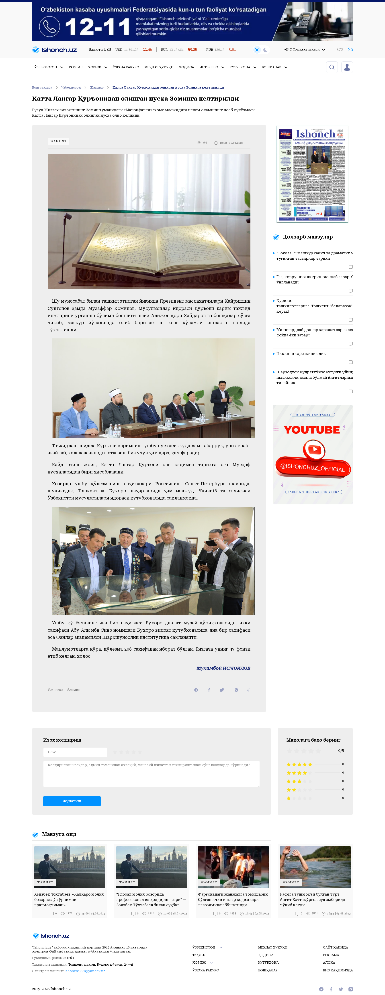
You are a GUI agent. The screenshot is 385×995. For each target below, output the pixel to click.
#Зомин (73, 690)
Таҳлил (76, 67)
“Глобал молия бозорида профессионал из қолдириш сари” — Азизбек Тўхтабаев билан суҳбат (151, 899)
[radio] (115, 751)
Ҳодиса (186, 67)
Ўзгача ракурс (126, 67)
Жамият (97, 87)
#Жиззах (55, 690)
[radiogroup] (127, 751)
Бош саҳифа (42, 87)
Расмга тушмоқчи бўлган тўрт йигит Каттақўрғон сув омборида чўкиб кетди (312, 899)
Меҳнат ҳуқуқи (159, 67)
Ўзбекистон (71, 87)
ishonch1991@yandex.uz (85, 971)
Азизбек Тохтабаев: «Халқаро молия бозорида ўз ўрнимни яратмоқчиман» (69, 899)
